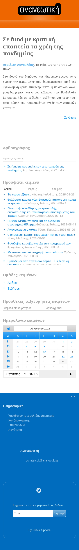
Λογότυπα (15, 430)
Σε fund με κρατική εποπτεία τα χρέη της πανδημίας (33, 46)
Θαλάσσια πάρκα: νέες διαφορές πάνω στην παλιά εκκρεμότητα (42, 201)
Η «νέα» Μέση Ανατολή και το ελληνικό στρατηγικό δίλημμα (42, 222)
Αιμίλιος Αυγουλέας (18, 65)
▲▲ (73, 396)
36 (8, 366)
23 (71, 356)
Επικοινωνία (16, 425)
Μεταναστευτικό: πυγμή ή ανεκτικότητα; (42, 254)
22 (63, 356)
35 (8, 361)
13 (44, 351)
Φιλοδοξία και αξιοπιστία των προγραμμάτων (39, 245)
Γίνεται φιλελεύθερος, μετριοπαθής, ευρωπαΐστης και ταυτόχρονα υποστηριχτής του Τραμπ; (41, 212)
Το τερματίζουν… (41, 194)
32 (8, 346)
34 (8, 356)
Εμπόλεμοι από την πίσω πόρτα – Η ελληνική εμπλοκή (38, 262)
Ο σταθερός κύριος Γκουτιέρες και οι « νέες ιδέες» (42, 236)
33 (8, 351)
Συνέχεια (70, 117)
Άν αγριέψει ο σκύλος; (41, 229)
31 (8, 341)
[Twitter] (39, 490)
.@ (42, 460)
